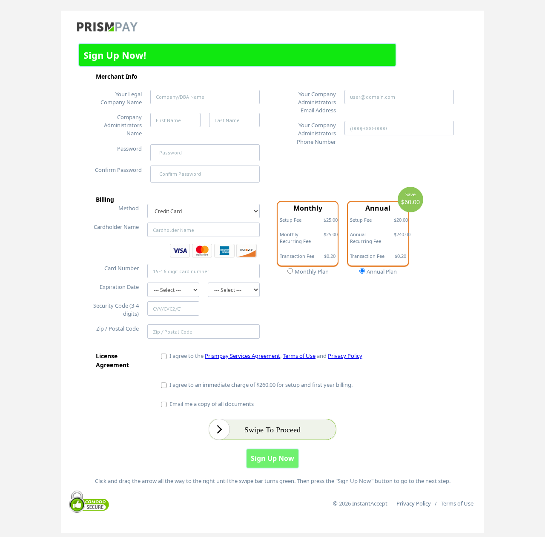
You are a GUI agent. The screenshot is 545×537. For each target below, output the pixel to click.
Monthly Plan (311, 271)
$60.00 (410, 202)
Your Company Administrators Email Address (317, 102)
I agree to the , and (264, 356)
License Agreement (112, 360)
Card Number (121, 268)
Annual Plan (381, 271)
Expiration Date (119, 287)
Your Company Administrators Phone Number (316, 133)
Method (128, 208)
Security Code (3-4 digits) (116, 309)
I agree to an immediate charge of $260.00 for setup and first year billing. (260, 384)
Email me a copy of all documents (210, 404)
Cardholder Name (116, 227)
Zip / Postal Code (117, 328)
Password (129, 148)
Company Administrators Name (123, 125)
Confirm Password (118, 170)
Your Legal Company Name (121, 98)
